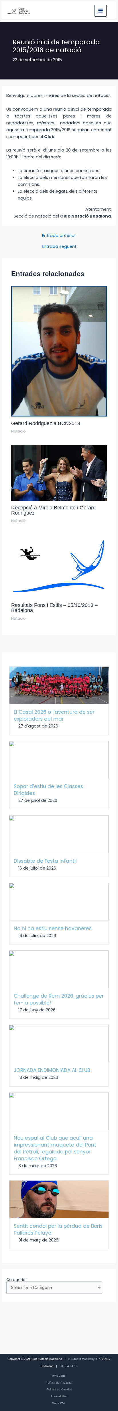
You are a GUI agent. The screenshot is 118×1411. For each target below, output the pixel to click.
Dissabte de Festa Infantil (45, 861)
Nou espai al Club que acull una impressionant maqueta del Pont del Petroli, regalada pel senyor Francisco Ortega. (55, 1148)
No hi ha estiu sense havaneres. (53, 928)
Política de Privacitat (59, 1382)
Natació (18, 431)
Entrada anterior (59, 236)
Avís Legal (59, 1375)
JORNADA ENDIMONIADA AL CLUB (52, 1070)
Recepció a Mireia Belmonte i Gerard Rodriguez (53, 510)
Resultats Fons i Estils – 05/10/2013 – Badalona (54, 607)
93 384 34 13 (69, 1366)
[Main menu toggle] (101, 11)
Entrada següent (59, 246)
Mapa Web (59, 1403)
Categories (16, 1280)
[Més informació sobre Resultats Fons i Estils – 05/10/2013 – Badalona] (59, 566)
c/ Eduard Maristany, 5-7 (84, 1358)
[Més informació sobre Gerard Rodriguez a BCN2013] (59, 351)
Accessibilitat (59, 1396)
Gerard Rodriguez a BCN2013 (45, 423)
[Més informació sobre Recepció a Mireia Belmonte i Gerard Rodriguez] (59, 473)
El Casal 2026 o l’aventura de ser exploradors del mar (54, 715)
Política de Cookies (59, 1389)
